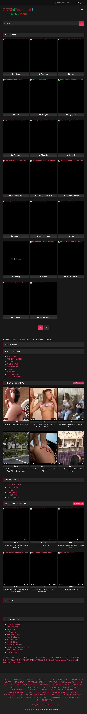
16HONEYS (19, 682)
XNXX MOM (64, 657)
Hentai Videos (12, 642)
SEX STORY (47, 700)
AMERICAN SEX (67, 682)
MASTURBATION (16, 692)
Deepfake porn (60, 660)
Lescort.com (11, 369)
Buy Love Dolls (12, 492)
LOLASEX (11, 361)
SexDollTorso (12, 356)
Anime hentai (72, 660)
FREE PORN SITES (36, 682)
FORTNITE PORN (14, 485)
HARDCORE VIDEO (71, 687)
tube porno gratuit (19, 339)
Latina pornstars (13, 497)
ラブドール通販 (13, 487)
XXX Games (11, 632)
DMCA (51, 679)
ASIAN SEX (14, 685)
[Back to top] (80, 708)
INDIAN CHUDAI (48, 690)
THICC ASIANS (14, 660)
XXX (36, 700)
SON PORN (75, 657)
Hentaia (56, 705)
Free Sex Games (13, 637)
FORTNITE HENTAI (30, 687)
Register (81, 3)
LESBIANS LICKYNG (66, 690)
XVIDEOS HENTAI (72, 697)
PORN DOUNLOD (42, 692)
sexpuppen (11, 490)
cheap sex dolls (13, 374)
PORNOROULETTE (14, 359)
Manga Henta (36, 705)
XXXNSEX (29, 679)
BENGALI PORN (29, 685)
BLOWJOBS (78, 685)
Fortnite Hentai (48, 705)
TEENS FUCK (54, 695)
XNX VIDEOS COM (15, 697)
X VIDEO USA (26, 660)
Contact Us (41, 679)
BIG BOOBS (44, 685)
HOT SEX (34, 690)
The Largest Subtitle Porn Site (18, 647)
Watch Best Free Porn (15, 650)
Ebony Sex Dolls (13, 367)
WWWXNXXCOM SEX (72, 695)
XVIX (4, 660)
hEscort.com (11, 372)
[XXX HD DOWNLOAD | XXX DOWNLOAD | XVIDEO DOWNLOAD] (43, 12)
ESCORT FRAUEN (14, 645)
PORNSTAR (52, 682)
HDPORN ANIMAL (19, 690)
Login (74, 3)
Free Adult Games (13, 634)
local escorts (16, 662)
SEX (20, 695)
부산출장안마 (12, 495)
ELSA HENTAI (13, 687)
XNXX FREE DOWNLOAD (36, 697)
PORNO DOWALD (60, 692)
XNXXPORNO (55, 697)
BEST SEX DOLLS (14, 377)
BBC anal (50, 660)
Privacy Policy (63, 679)
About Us (17, 679)
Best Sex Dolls (12, 627)
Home (7, 679)
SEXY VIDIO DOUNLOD (35, 695)
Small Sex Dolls (13, 364)
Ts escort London (13, 624)
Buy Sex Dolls (12, 652)
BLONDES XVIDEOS (61, 685)
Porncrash (6, 662)
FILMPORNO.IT (39, 660)
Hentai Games (12, 639)
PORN (29, 692)
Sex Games (11, 629)
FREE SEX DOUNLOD (51, 687)
